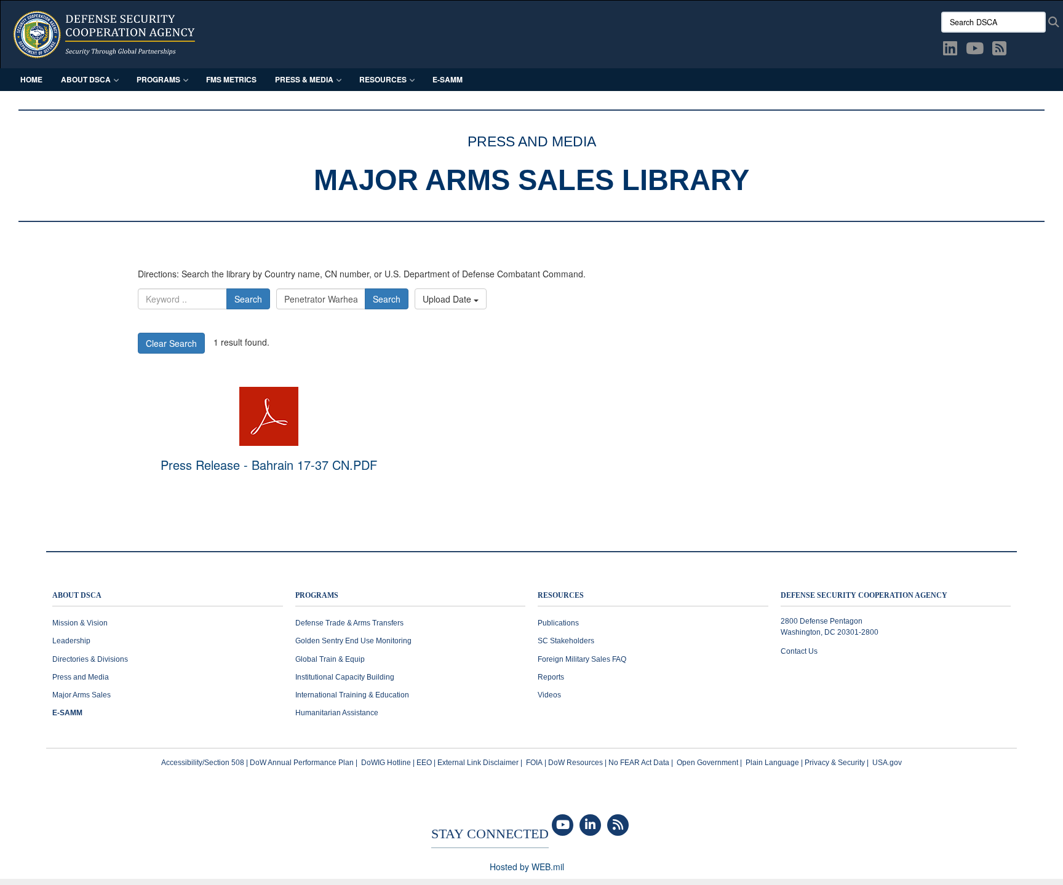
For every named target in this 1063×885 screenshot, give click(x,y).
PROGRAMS (316, 596)
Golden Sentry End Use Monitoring (353, 641)
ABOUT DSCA (77, 596)
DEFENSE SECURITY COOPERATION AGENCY (864, 596)
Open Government (707, 762)
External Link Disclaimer (478, 762)
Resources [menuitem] (383, 79)
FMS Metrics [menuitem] (231, 79)
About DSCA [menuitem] (86, 79)
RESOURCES (561, 596)
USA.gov (887, 762)
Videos (549, 695)
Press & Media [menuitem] (304, 79)
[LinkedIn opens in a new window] (950, 50)
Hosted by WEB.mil (527, 866)
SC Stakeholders (566, 641)
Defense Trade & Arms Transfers (349, 623)
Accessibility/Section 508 (202, 762)
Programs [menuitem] (158, 79)
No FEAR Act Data (638, 762)
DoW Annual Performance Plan (302, 762)
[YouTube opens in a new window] (975, 50)
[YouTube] (562, 825)
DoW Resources (575, 762)
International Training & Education (352, 695)
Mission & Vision (80, 623)
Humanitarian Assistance (336, 712)
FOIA (534, 762)
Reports (551, 677)
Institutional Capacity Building (344, 677)
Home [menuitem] (31, 79)
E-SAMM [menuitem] (447, 79)
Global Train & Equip (330, 659)
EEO (424, 762)
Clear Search (171, 343)
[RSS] (618, 825)
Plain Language (772, 762)
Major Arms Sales (81, 695)
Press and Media (80, 677)
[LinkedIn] (590, 825)
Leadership (71, 641)
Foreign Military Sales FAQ (582, 659)
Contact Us (799, 651)
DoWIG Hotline (386, 762)
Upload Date (448, 299)
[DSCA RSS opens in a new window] (999, 50)
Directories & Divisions (90, 659)
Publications (558, 623)
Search (248, 299)
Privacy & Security (835, 762)
